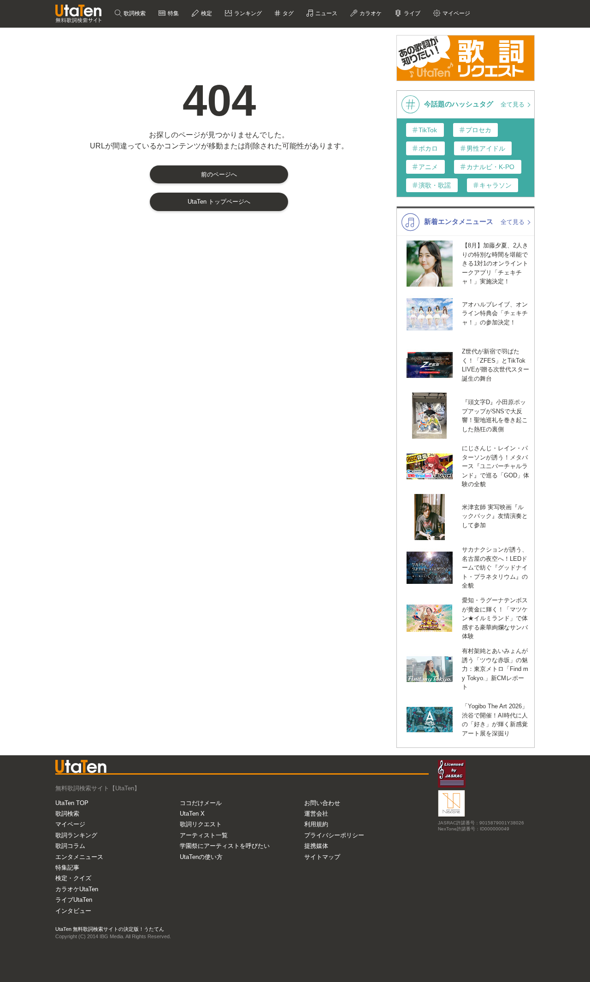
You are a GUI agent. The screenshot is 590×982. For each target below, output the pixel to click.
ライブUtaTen (73, 899)
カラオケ (370, 13)
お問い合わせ (322, 803)
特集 (172, 13)
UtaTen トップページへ (219, 201)
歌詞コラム (70, 845)
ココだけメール (201, 803)
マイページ (70, 824)
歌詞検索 (134, 13)
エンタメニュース (79, 856)
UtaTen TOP (71, 803)
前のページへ (219, 174)
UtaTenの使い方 (201, 856)
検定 (206, 13)
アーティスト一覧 (204, 835)
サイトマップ (322, 856)
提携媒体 (316, 845)
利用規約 (316, 824)
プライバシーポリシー (334, 835)
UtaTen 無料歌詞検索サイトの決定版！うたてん (109, 929)
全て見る (513, 104)
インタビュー (73, 910)
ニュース (325, 13)
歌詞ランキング (76, 835)
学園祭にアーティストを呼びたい (225, 845)
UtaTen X (192, 813)
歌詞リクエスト (201, 824)
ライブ (411, 13)
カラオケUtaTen (76, 889)
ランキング (247, 13)
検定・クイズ (73, 878)
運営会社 (316, 813)
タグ (287, 13)
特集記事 (67, 867)
